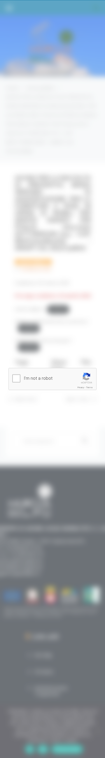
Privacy (81, 387)
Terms (89, 387)
